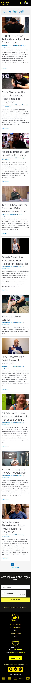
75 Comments (5, 214)
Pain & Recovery (17, 105)
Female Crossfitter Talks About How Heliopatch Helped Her (15, 260)
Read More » (5, 68)
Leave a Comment (7, 45)
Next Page (15, 567)
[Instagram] (20, 669)
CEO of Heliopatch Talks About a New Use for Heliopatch (15, 39)
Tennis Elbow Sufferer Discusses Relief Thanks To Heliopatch (14, 208)
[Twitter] (15, 669)
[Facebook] (10, 669)
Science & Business (18, 45)
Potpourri (24, 105)
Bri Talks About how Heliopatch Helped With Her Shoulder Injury (15, 416)
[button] (27, 3)
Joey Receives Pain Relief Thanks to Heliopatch (13, 360)
